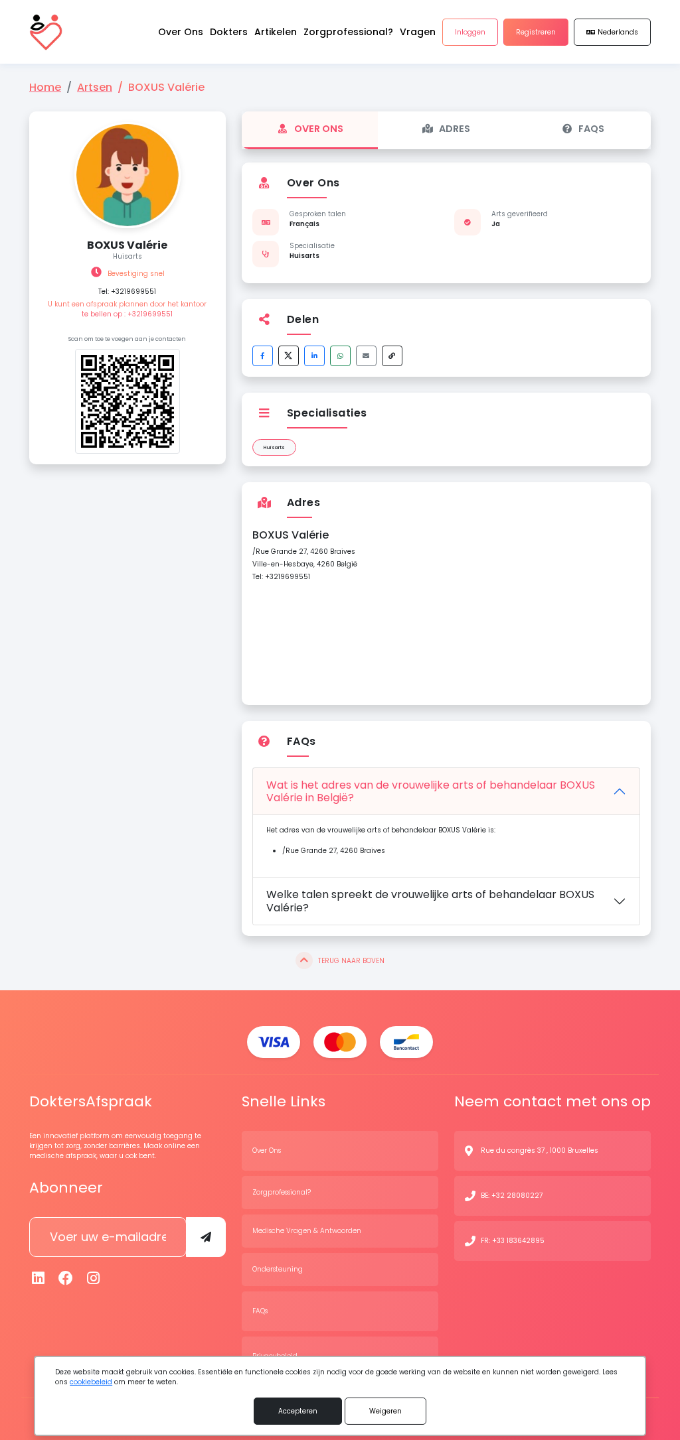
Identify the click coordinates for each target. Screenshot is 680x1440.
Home (45, 87)
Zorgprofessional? (281, 1192)
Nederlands (618, 32)
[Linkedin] (38, 1278)
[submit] (206, 1237)
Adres (454, 128)
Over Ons (318, 128)
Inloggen (470, 32)
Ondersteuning (277, 1269)
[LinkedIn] (314, 356)
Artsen (94, 87)
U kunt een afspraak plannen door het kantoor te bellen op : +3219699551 (127, 309)
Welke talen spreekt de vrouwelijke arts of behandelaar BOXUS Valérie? (430, 901)
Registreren (536, 32)
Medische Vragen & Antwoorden (306, 1231)
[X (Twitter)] (288, 356)
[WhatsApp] (340, 356)
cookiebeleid (91, 1382)
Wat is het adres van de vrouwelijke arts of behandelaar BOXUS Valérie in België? (430, 791)
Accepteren (297, 1411)
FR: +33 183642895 (513, 1241)
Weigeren (385, 1411)
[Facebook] (262, 356)
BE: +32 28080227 (512, 1196)
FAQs (591, 128)
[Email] (366, 356)
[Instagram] (93, 1278)
